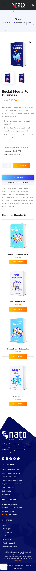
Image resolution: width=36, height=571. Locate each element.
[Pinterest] (18, 458)
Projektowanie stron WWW (12, 480)
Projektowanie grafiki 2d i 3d (12, 484)
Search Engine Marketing (10, 470)
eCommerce (6, 495)
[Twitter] (3, 458)
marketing (17, 155)
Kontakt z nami (7, 539)
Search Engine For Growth (18, 254)
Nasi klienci (6, 536)
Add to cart (21, 166)
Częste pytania (7, 532)
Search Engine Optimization (18, 349)
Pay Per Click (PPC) (9, 477)
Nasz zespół (6, 529)
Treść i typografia (8, 487)
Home (4, 22)
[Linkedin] (14, 458)
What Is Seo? (18, 396)
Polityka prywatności (9, 547)
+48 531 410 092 (15, 508)
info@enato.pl (12, 505)
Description (18, 177)
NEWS (11, 22)
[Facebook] (7, 458)
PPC (19, 151)
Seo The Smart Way (18, 302)
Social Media (6, 491)
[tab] (18, 177)
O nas (4, 525)
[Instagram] (10, 458)
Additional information (18, 182)
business (10, 155)
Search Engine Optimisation (11, 473)
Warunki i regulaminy (9, 543)
